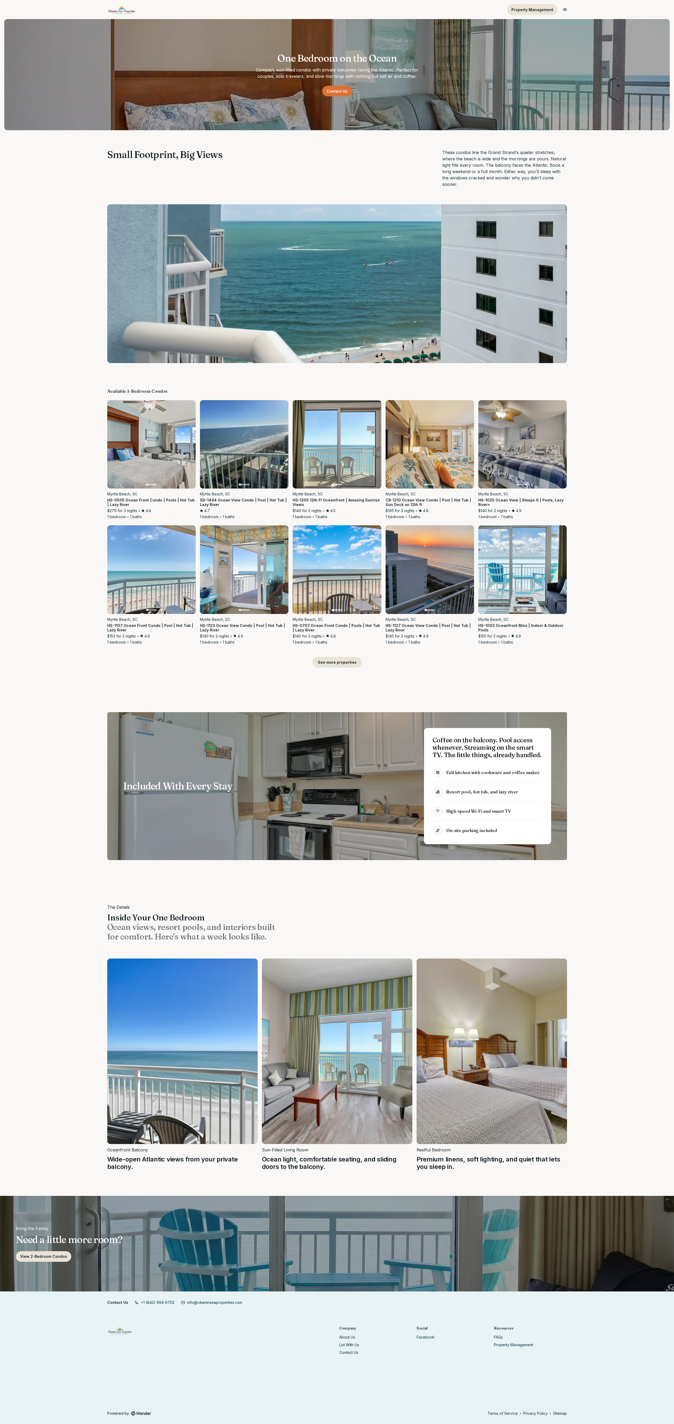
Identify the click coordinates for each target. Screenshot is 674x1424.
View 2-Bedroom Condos (43, 1256)
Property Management (532, 9)
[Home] (120, 1330)
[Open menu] (565, 9)
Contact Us (337, 91)
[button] (155, 1302)
